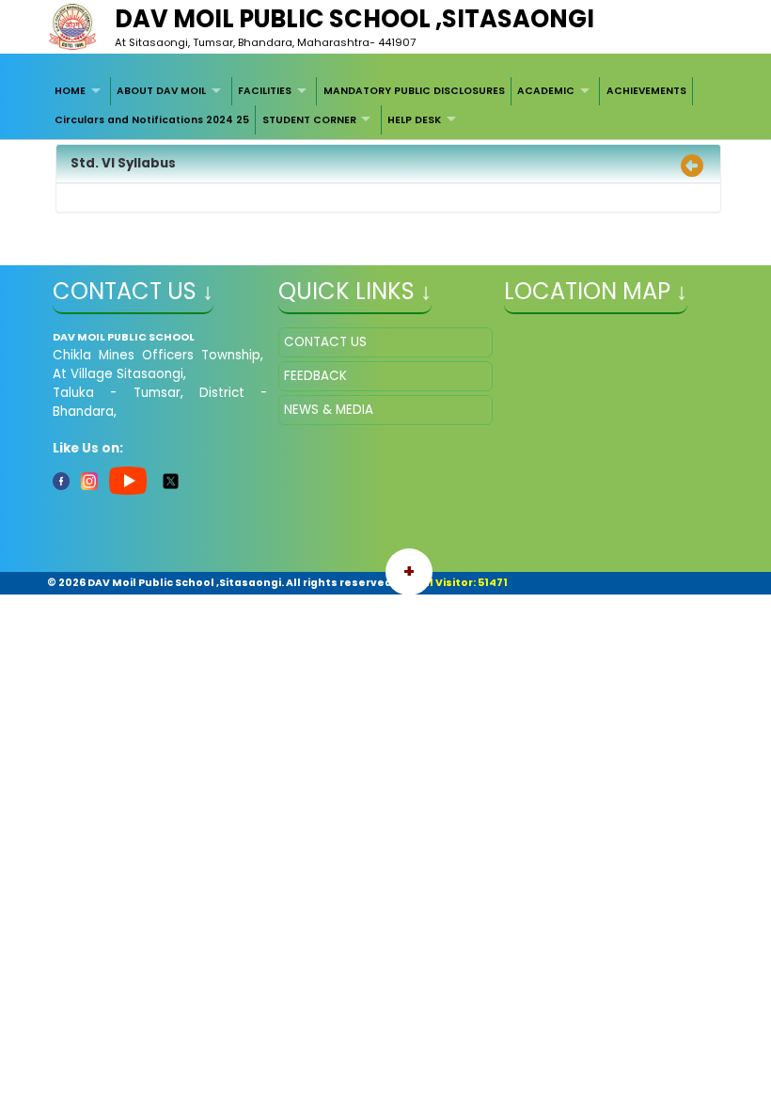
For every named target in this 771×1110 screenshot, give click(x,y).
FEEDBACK (315, 376)
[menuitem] (80, 91)
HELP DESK (414, 120)
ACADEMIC (545, 91)
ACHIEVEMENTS (646, 91)
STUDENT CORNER (309, 120)
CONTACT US (325, 342)
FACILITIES (264, 91)
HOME (70, 91)
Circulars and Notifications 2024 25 (152, 120)
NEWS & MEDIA (328, 410)
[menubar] (386, 106)
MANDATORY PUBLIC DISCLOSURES (414, 91)
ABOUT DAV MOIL (161, 91)
